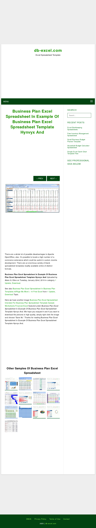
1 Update (51, 291)
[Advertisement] (48, 22)
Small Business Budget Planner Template (76, 140)
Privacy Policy (40, 519)
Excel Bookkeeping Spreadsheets (74, 128)
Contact (66, 519)
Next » (53, 178)
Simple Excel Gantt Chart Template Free (77, 152)
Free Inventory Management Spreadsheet (78, 134)
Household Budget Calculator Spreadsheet (78, 146)
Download (16, 283)
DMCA (28, 519)
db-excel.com (48, 50)
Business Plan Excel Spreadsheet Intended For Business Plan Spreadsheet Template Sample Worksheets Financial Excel (31, 303)
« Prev (40, 178)
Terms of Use (54, 519)
